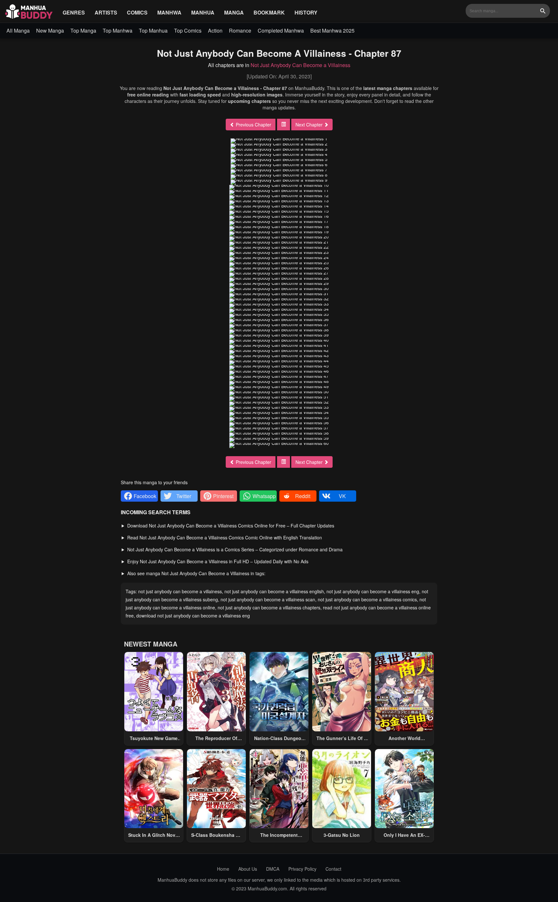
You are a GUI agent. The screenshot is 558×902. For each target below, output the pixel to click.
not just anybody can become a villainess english (274, 591)
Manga (234, 12)
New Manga (50, 30)
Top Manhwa (117, 30)
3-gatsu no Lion (342, 835)
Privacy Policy (302, 869)
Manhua (202, 12)
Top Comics (188, 30)
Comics (137, 12)
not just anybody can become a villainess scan (268, 599)
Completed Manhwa (281, 30)
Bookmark (269, 12)
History (305, 12)
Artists (106, 12)
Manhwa (169, 12)
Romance (240, 30)
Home (223, 869)
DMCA (272, 869)
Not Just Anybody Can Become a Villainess (300, 65)
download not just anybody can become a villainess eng (193, 615)
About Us (247, 869)
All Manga (18, 30)
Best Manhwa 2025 (332, 30)
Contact (333, 869)
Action (215, 30)
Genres (74, 12)
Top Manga (83, 30)
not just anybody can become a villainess (180, 591)
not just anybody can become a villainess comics (367, 599)
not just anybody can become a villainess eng (372, 591)
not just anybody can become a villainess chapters (269, 607)
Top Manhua (153, 30)
